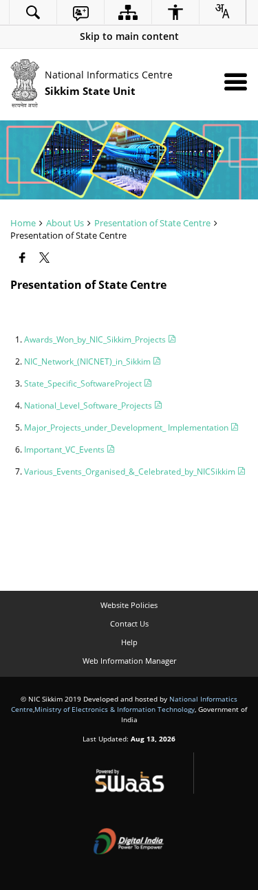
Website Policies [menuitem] (129, 605)
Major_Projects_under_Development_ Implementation (127, 427)
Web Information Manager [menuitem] (129, 660)
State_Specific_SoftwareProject (84, 383)
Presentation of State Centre (152, 223)
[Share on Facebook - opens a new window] (23, 258)
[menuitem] (33, 12)
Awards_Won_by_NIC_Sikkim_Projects (96, 339)
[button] (129, 36)
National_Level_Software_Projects (89, 405)
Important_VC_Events (65, 449)
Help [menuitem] (129, 642)
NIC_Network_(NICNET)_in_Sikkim (88, 361)
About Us (65, 223)
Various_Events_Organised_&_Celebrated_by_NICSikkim (130, 471)
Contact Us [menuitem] (129, 623)
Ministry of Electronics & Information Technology (114, 709)
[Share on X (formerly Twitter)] (45, 258)
